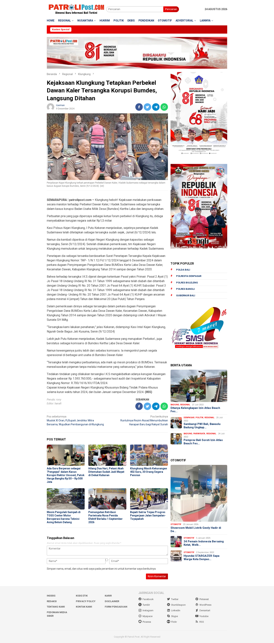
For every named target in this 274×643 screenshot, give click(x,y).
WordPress (205, 604)
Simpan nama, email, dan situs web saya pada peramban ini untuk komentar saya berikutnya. (101, 568)
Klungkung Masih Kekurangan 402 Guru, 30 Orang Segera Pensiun (148, 472)
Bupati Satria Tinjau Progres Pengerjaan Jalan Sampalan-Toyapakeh (148, 515)
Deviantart (204, 610)
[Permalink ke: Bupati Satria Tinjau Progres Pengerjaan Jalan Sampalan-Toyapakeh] (149, 499)
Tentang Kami (56, 606)
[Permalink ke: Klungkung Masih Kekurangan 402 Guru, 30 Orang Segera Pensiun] (149, 455)
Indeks (51, 595)
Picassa (147, 621)
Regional (185, 404)
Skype (174, 616)
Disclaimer (112, 601)
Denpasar (189, 417)
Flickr (174, 621)
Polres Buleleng (187, 282)
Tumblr (146, 604)
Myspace (147, 616)
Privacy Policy (85, 601)
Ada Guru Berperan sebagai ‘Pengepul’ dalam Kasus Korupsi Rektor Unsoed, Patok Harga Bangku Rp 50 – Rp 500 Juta (65, 475)
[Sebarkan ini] (139, 107)
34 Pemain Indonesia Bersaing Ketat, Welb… (204, 543)
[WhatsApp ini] (164, 107)
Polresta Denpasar (188, 276)
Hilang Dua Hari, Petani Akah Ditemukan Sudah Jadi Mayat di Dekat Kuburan (106, 472)
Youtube (203, 616)
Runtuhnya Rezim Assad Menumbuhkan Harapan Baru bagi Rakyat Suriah (144, 420)
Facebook (148, 599)
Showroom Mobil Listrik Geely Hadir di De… (196, 529)
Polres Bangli (185, 289)
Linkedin (175, 610)
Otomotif (176, 524)
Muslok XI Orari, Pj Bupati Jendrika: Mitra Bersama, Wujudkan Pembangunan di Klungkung (75, 420)
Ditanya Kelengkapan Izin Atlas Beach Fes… (195, 409)
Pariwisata (199, 433)
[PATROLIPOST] (76, 8)
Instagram (148, 610)
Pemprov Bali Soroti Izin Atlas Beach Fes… (203, 441)
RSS (201, 621)
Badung (175, 404)
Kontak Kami (84, 606)
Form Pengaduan (116, 606)
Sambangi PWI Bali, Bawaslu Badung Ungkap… (202, 425)
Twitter (174, 599)
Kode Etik (82, 595)
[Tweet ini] (147, 107)
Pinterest (204, 599)
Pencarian (171, 9)
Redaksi (52, 601)
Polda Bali (183, 269)
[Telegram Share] (156, 107)
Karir (108, 595)
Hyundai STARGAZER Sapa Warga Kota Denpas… (201, 557)
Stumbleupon (178, 604)
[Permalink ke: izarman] (50, 106)
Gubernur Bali (185, 295)
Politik (199, 417)
